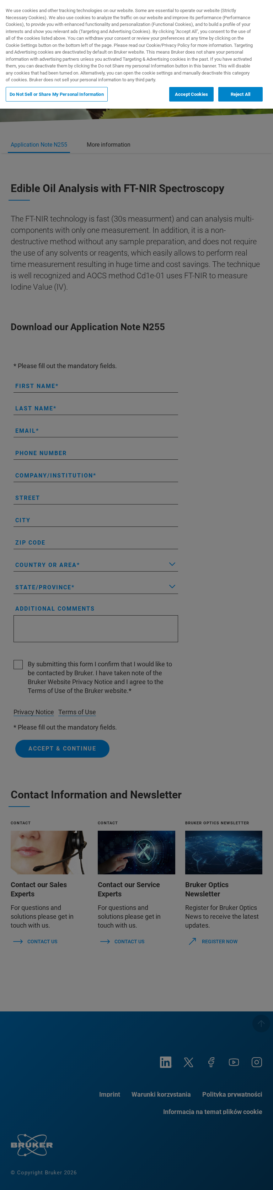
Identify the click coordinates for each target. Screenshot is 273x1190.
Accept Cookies (191, 94)
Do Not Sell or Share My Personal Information (57, 94)
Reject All (240, 94)
